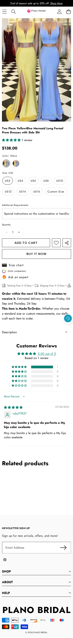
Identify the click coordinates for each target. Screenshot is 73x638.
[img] (13, 407)
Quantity (6, 224)
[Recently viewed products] (68, 318)
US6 (33, 181)
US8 (46, 181)
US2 (7, 181)
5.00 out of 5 (47, 353)
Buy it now (36, 254)
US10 (59, 181)
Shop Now (56, 3)
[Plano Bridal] (36, 11)
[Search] (13, 11)
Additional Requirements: (15, 205)
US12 (8, 191)
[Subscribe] (63, 547)
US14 (22, 191)
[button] (68, 11)
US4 (20, 181)
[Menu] (4, 11)
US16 (36, 191)
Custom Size (55, 191)
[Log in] (59, 11)
